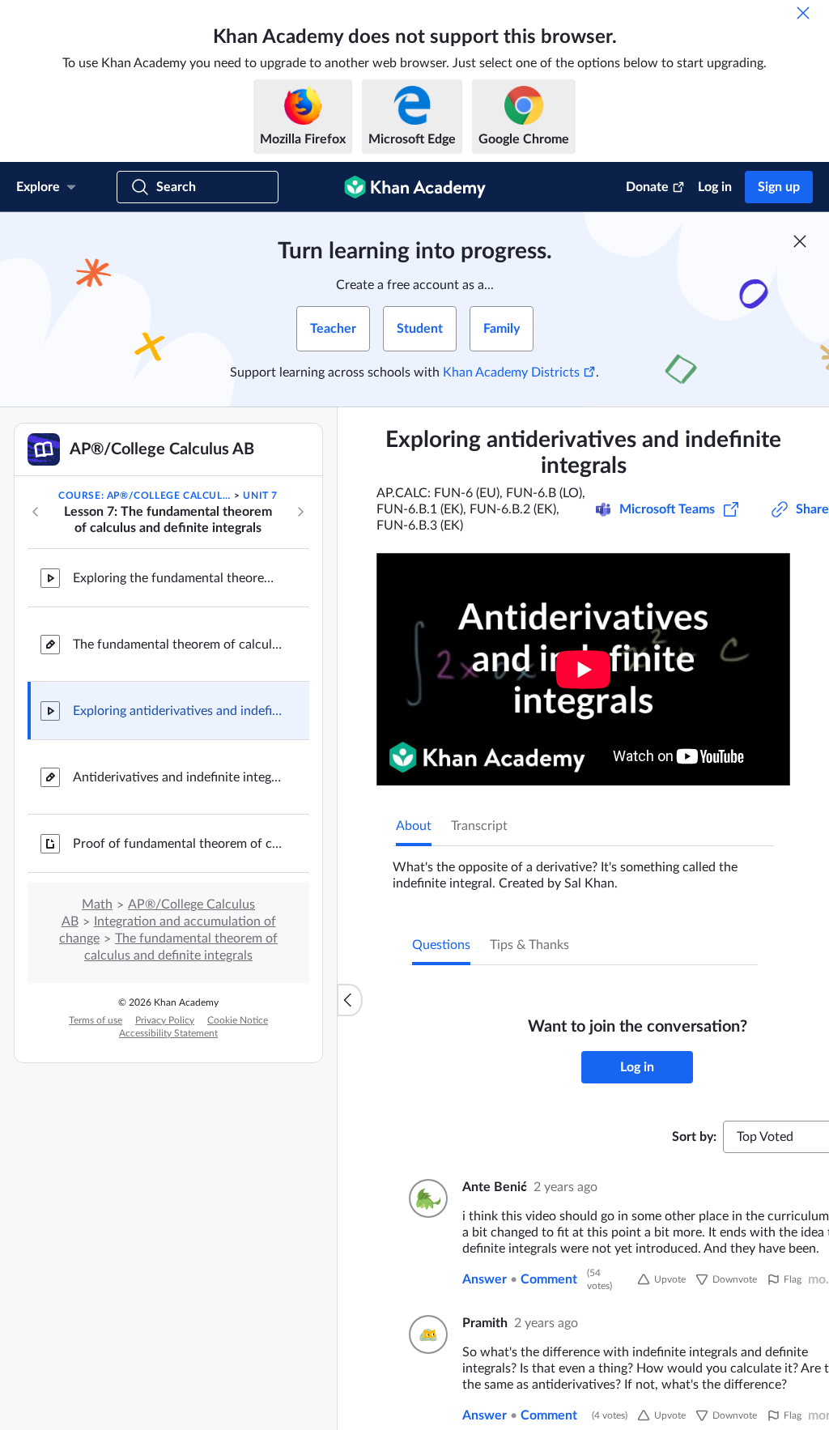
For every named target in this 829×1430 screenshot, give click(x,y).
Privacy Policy (164, 1020)
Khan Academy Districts (511, 372)
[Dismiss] (803, 13)
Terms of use (95, 1020)
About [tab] (414, 825)
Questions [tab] (441, 944)
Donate (647, 187)
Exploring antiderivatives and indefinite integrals (178, 710)
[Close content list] (350, 1000)
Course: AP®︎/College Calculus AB (145, 495)
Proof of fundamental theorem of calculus (178, 843)
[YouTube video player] (583, 669)
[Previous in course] (35, 511)
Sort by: (694, 1136)
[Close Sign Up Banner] (800, 241)
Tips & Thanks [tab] (529, 944)
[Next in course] (300, 511)
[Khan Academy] (415, 187)
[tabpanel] (583, 869)
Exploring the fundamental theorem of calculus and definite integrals (178, 578)
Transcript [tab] (479, 825)
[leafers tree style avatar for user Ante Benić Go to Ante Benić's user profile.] (426, 1198)
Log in (715, 187)
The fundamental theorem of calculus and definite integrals (178, 644)
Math (97, 904)
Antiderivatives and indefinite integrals (178, 777)
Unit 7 (260, 495)
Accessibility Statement (168, 1033)
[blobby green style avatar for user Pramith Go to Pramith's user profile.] (426, 1334)
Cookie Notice (237, 1020)
